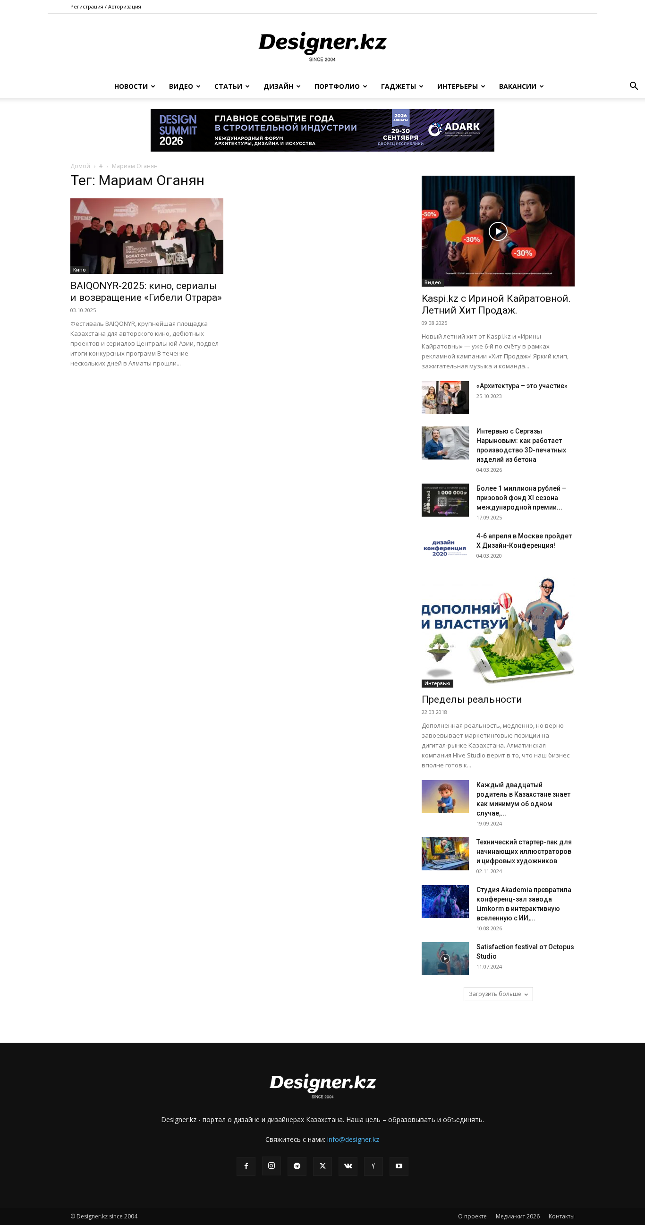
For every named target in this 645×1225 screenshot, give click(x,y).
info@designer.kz (353, 1139)
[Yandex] (373, 1166)
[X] (322, 1166)
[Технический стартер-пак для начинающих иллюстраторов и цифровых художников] (445, 853)
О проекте (472, 1216)
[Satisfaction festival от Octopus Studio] (445, 958)
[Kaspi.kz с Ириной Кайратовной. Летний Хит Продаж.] (498, 231)
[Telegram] (297, 1166)
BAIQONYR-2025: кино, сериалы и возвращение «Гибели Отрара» (146, 291)
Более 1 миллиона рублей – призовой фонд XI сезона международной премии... (521, 498)
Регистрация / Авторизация (105, 6)
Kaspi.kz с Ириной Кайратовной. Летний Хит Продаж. (496, 304)
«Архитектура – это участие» (522, 386)
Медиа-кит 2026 (518, 1216)
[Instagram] (271, 1166)
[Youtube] (399, 1166)
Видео (181, 86)
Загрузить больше (495, 994)
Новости (131, 86)
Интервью (437, 683)
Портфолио (337, 86)
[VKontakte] (348, 1166)
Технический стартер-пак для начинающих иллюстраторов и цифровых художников (524, 851)
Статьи (228, 86)
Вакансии (517, 86)
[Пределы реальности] (498, 632)
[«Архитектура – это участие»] (445, 397)
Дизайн (278, 86)
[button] (633, 87)
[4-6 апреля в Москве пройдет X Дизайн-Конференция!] (445, 547)
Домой (80, 166)
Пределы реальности (472, 699)
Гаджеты (398, 86)
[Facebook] (246, 1166)
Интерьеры (457, 86)
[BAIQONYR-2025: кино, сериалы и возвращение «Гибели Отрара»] (146, 236)
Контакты (562, 1216)
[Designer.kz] (322, 45)
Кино (79, 269)
